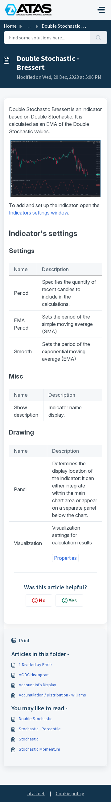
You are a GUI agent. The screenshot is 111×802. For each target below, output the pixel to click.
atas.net (36, 793)
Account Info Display (37, 685)
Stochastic (29, 739)
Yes (73, 600)
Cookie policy (70, 793)
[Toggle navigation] (101, 9)
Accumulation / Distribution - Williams (52, 695)
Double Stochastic (35, 718)
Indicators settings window (38, 213)
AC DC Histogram (34, 674)
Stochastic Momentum (39, 749)
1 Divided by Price (35, 664)
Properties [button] (65, 558)
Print (24, 640)
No (42, 600)
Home (10, 26)
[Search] (98, 37)
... (29, 26)
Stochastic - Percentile (40, 729)
